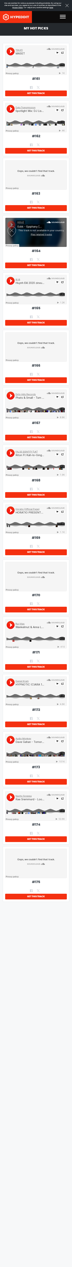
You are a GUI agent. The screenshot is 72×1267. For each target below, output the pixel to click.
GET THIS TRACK (36, 93)
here (51, 7)
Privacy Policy (17, 7)
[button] (63, 17)
